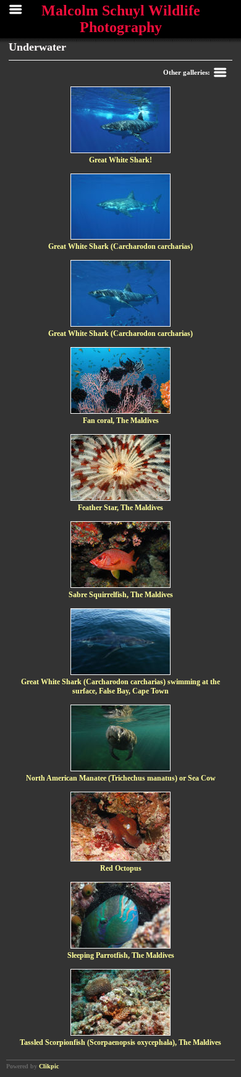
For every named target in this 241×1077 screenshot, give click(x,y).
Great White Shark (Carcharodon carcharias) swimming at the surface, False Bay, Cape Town (120, 686)
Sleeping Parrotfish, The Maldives (120, 955)
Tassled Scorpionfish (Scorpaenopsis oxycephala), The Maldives (120, 1042)
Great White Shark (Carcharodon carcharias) (120, 246)
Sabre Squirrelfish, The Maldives (121, 594)
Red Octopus (121, 868)
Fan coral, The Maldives (121, 420)
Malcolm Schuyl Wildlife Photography (120, 18)
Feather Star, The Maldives (120, 507)
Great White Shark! (120, 160)
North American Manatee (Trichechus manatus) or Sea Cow (121, 778)
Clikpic (49, 1066)
